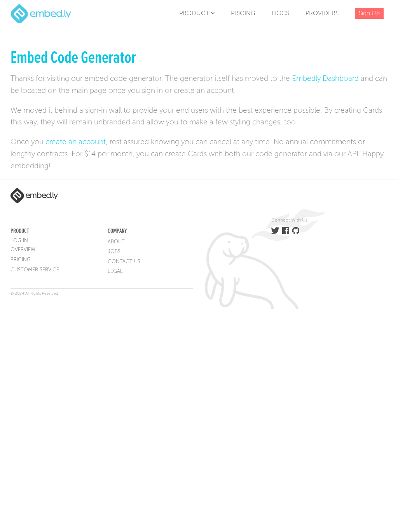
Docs (280, 13)
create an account (75, 142)
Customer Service (34, 269)
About (116, 242)
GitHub (295, 230)
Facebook (285, 230)
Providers (322, 13)
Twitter (275, 230)
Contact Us (124, 261)
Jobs (114, 251)
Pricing (243, 13)
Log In (19, 240)
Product (195, 13)
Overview (22, 249)
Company (117, 230)
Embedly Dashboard (325, 78)
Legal (115, 271)
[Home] (40, 13)
